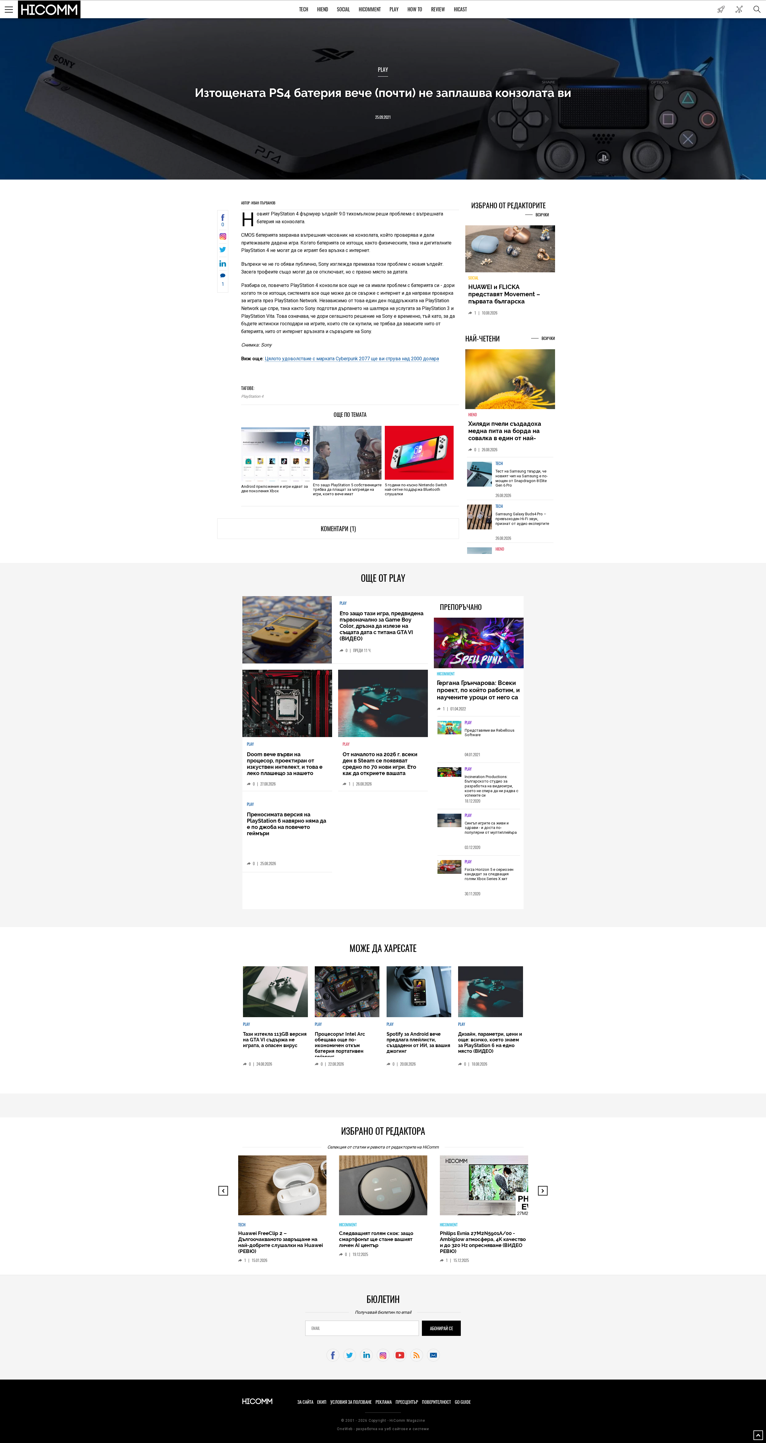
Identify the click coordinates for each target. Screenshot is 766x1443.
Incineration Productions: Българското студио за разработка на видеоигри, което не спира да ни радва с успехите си (491, 786)
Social (343, 9)
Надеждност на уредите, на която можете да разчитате (509, 294)
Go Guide (463, 1402)
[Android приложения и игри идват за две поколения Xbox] (275, 454)
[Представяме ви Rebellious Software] (449, 728)
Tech (303, 9)
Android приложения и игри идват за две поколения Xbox (274, 488)
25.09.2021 (383, 117)
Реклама (384, 1402)
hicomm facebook (332, 1355)
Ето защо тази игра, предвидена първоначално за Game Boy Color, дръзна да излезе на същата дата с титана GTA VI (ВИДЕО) (381, 626)
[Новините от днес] (721, 9)
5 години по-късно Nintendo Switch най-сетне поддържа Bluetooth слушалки (416, 489)
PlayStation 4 (252, 396)
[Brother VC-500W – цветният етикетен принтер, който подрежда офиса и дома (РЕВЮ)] (526, 1188)
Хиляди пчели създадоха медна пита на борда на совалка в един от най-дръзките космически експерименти (504, 442)
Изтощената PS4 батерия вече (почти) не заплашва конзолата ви (383, 93)
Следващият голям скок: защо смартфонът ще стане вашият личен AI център (312, 1239)
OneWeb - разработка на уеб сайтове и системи (383, 1429)
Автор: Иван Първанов (258, 202)
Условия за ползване (351, 1402)
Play (394, 9)
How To (415, 9)
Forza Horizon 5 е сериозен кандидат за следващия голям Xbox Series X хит (489, 874)
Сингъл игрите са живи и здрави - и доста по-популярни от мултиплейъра (491, 828)
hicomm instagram (383, 1355)
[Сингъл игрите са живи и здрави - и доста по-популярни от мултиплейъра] (449, 821)
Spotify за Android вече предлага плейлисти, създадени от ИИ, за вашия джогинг (418, 1042)
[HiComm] (49, 10)
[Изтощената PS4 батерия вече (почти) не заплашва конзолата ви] (223, 238)
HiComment (370, 9)
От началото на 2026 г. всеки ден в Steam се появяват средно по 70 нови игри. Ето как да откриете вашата (380, 763)
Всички (542, 215)
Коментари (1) (338, 529)
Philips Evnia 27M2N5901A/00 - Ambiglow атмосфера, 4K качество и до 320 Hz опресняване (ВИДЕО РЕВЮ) (419, 1242)
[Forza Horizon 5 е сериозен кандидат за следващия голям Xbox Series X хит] (449, 867)
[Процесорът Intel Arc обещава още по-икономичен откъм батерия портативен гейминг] (347, 991)
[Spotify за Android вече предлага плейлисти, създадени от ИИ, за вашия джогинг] (419, 991)
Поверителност (436, 1402)
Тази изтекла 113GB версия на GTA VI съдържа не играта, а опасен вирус (275, 1039)
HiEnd (322, 9)
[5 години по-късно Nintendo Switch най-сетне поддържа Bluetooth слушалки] (419, 453)
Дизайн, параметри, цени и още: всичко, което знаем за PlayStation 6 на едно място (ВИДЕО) (490, 1042)
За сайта (305, 1402)
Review (438, 9)
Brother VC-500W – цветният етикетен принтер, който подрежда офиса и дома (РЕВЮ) (517, 1239)
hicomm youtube (399, 1355)
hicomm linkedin (366, 1355)
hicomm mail (433, 1355)
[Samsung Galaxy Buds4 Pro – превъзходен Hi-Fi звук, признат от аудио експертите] (479, 520)
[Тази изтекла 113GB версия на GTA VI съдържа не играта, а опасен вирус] (275, 991)
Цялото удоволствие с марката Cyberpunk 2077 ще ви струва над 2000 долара (352, 358)
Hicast (460, 9)
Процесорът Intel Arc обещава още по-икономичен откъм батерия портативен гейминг (340, 1045)
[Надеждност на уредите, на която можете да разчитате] (510, 251)
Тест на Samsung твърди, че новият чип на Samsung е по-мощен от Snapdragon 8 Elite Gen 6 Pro (522, 482)
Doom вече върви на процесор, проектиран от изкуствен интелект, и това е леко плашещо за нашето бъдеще (285, 767)
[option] (510, 482)
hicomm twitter (349, 1355)
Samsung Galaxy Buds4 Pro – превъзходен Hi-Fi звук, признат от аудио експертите (522, 522)
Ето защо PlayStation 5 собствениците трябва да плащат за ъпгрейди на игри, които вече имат (347, 489)
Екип (321, 1402)
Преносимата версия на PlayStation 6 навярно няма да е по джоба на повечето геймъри (286, 823)
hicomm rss (416, 1355)
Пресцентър (407, 1402)
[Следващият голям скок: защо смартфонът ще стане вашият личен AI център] (324, 1188)
